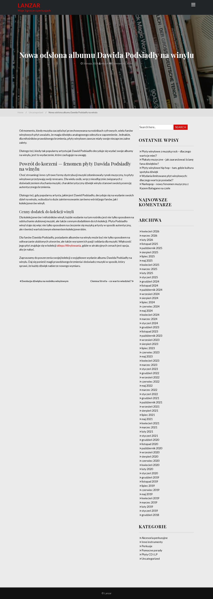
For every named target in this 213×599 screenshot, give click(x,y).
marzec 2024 (149, 319)
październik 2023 (152, 335)
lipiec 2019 (148, 485)
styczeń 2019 (150, 510)
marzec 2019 (149, 502)
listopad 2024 (150, 285)
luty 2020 (147, 469)
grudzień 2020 (150, 439)
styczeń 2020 (150, 473)
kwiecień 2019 (150, 498)
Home (20, 112)
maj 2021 (147, 419)
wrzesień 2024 (150, 294)
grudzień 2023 (150, 327)
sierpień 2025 (150, 252)
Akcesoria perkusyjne (155, 538)
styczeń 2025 (150, 277)
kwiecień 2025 (150, 264)
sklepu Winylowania (69, 245)
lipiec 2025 (148, 256)
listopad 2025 (150, 243)
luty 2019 (147, 506)
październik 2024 (152, 289)
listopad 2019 (150, 481)
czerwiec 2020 (150, 460)
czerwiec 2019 (150, 490)
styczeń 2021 (150, 435)
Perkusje (147, 546)
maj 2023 (147, 356)
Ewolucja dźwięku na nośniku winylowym (45, 281)
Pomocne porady (152, 550)
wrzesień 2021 (150, 406)
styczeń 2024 (150, 323)
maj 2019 (147, 494)
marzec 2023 (149, 364)
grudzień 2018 (150, 515)
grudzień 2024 (150, 281)
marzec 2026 (149, 235)
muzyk (104, 63)
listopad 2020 (150, 444)
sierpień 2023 (150, 344)
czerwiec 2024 (150, 306)
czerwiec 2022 (150, 381)
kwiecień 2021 (150, 423)
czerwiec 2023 (150, 352)
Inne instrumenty (152, 542)
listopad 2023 (150, 331)
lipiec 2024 (148, 302)
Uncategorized (36, 112)
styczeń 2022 (150, 394)
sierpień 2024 (150, 298)
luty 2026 (147, 239)
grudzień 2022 (150, 373)
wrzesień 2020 (150, 452)
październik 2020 (152, 448)
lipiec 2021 (148, 414)
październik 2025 (152, 248)
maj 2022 (147, 385)
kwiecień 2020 (150, 465)
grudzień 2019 (150, 477)
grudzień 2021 (150, 398)
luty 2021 (147, 431)
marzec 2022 (149, 389)
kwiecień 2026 (150, 231)
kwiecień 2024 (150, 314)
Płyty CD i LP (149, 554)
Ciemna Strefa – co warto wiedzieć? (111, 281)
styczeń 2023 (150, 369)
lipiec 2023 (148, 348)
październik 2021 (152, 402)
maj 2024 (147, 310)
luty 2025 (147, 273)
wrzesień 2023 (150, 340)
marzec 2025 (149, 269)
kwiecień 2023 (150, 360)
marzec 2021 (149, 427)
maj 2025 (147, 260)
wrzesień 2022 (150, 377)
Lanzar (29, 5)
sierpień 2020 (150, 456)
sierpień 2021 (150, 410)
